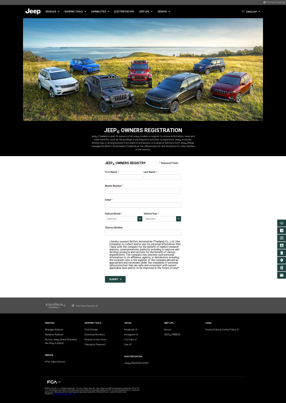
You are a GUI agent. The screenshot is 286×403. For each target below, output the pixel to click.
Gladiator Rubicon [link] (54, 334)
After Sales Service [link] (55, 361)
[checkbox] (106, 241)
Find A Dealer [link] (91, 329)
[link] (274, 2)
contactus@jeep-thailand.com (65, 394)
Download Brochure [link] (95, 334)
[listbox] (124, 218)
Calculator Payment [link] (95, 344)
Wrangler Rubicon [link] (54, 329)
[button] (52, 11)
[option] (123, 218)
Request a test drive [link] (95, 339)
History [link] (167, 329)
